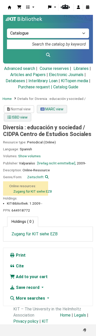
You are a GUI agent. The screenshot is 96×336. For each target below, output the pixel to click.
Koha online (9, 7)
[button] (19, 7)
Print (20, 255)
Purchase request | (35, 87)
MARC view (54, 109)
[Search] (48, 55)
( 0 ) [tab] (23, 221)
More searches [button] (30, 298)
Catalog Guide (65, 87)
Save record (27, 287)
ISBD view (19, 117)
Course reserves (54, 68)
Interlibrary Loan (43, 80)
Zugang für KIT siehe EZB (32, 191)
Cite (19, 266)
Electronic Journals (66, 74)
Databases (15, 80)
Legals (80, 315)
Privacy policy (25, 321)
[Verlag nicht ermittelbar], (56, 163)
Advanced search (19, 68)
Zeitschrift (35, 177)
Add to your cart (31, 276)
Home (7, 99)
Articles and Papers (28, 74)
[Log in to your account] (78, 7)
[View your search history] (87, 7)
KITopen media (74, 80)
